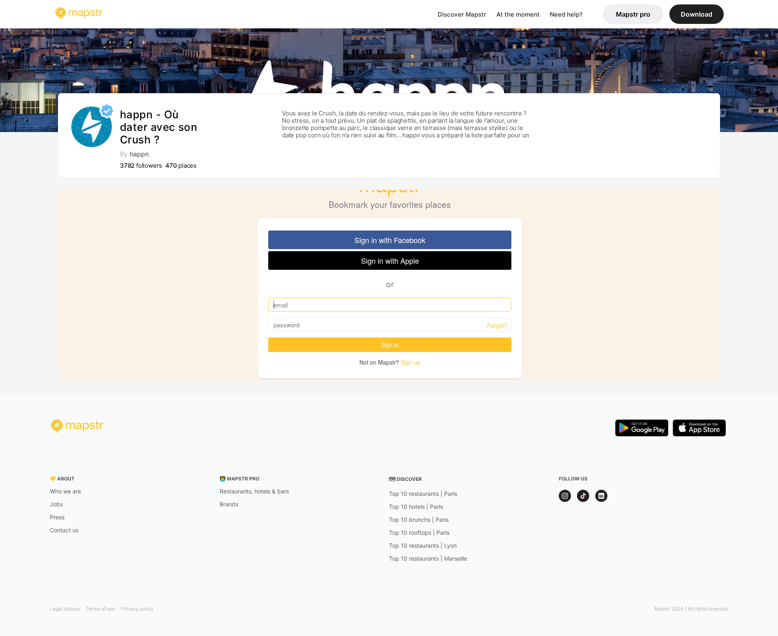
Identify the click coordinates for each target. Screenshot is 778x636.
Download (696, 14)
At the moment (518, 14)
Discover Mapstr (462, 14)
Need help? (566, 14)
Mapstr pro (633, 14)
